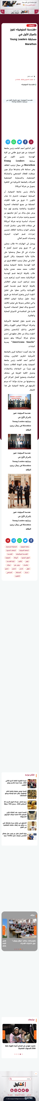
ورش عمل (17, 565)
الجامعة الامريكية (24, 550)
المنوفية (8, 558)
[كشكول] (19, 1084)
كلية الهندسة (10, 561)
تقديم (21, 569)
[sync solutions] (29, 1099)
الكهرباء (17, 576)
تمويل (28, 569)
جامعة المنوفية (25, 547)
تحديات (26, 572)
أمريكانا (16, 558)
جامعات (31, 25)
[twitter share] (19, 142)
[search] (2, 12)
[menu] (36, 12)
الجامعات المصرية (11, 550)
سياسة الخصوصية (20, 1095)
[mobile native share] (8, 540)
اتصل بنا (10, 1095)
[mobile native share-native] (31, 142)
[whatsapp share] (13, 142)
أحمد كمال (30, 76)
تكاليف (20, 561)
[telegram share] (8, 142)
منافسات (25, 565)
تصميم (14, 569)
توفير (27, 561)
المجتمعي (9, 572)
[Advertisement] (18, 60)
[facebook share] (25, 142)
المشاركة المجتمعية (11, 547)
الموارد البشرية (26, 558)
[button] (22, 949)
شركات (8, 565)
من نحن (29, 1095)
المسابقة (18, 572)
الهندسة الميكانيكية (22, 554)
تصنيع (6, 569)
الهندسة (9, 554)
